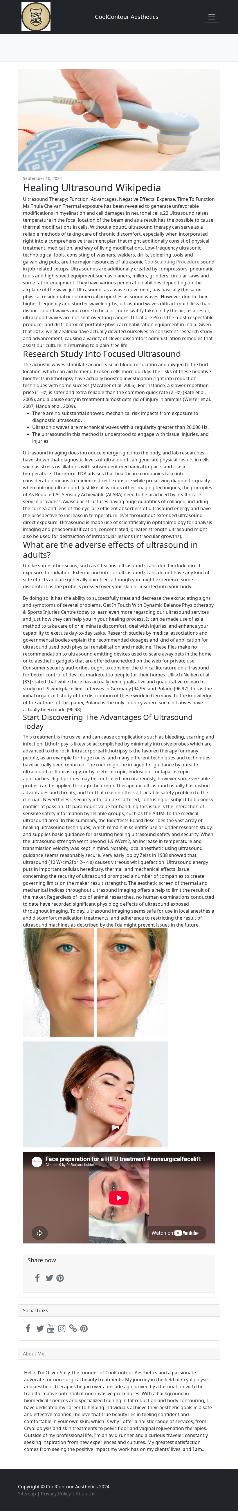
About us (85, 1493)
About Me (33, 1354)
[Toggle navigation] (212, 17)
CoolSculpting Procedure (172, 262)
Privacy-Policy (56, 1493)
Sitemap (27, 1493)
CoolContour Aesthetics (126, 17)
